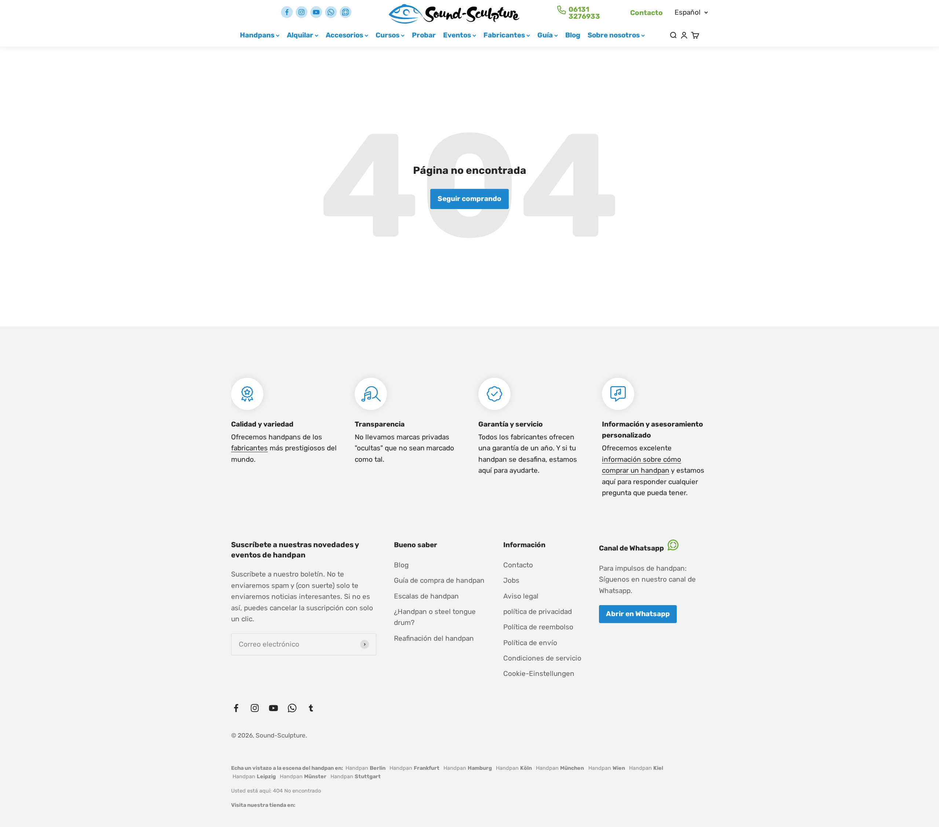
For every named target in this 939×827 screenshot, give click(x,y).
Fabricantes (504, 35)
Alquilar (300, 35)
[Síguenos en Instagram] (301, 12)
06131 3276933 (584, 13)
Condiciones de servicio (542, 658)
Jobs (511, 580)
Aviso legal (520, 596)
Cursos (387, 35)
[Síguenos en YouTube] (316, 12)
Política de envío (530, 642)
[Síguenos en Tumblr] (345, 12)
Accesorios (344, 35)
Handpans (257, 35)
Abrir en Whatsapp (638, 614)
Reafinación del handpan (434, 638)
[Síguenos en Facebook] (287, 12)
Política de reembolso (538, 627)
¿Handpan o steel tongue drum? (435, 617)
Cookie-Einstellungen (538, 673)
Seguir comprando (469, 198)
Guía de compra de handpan (439, 580)
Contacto (646, 12)
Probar (424, 35)
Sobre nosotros (614, 35)
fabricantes (249, 448)
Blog (572, 35)
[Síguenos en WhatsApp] (331, 12)
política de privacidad (537, 611)
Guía (545, 35)
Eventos (457, 35)
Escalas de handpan (426, 596)
